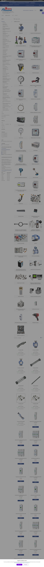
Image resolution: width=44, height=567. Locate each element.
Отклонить (25, 564)
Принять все (19, 564)
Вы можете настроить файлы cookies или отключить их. (21, 562)
